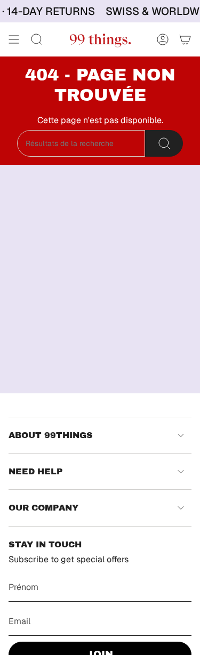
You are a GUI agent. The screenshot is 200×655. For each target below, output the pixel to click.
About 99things (51, 435)
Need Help (36, 471)
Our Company (43, 507)
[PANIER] (185, 39)
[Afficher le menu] (14, 39)
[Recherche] (164, 143)
